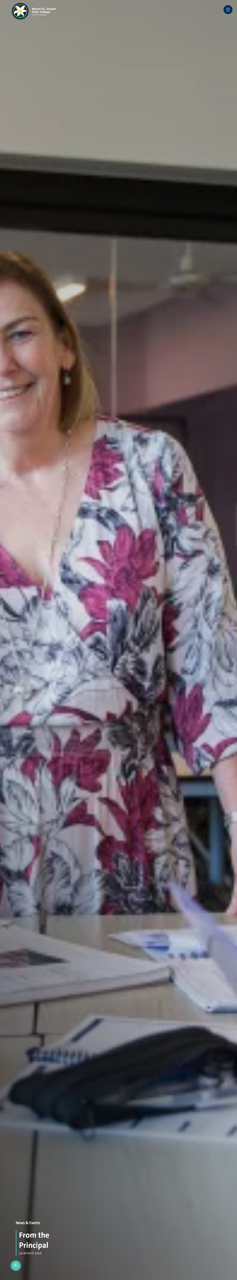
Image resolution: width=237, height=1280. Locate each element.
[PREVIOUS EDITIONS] (16, 1266)
